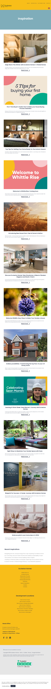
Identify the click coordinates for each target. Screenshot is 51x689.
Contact (48, 3)
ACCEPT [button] (13, 686)
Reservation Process (25, 576)
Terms (21, 652)
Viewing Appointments (25, 579)
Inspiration (34, 3)
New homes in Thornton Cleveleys (25, 608)
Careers (25, 585)
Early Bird (25, 581)
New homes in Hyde (25, 599)
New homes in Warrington (25, 612)
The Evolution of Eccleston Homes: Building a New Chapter (20, 557)
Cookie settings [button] (6, 686)
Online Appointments (25, 578)
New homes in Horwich (25, 601)
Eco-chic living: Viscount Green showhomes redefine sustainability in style (24, 555)
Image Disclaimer (36, 652)
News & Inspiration (25, 583)
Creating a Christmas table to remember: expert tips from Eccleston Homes (24, 559)
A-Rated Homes (25, 574)
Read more (24, 70)
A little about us (25, 572)
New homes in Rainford (25, 605)
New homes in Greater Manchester (25, 603)
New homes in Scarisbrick (25, 607)
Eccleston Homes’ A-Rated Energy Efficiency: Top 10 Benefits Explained (23, 561)
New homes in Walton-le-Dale (25, 610)
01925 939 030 (11, 631)
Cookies (25, 652)
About (28, 3)
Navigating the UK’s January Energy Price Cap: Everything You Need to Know (24, 553)
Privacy (29, 652)
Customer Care (41, 3)
